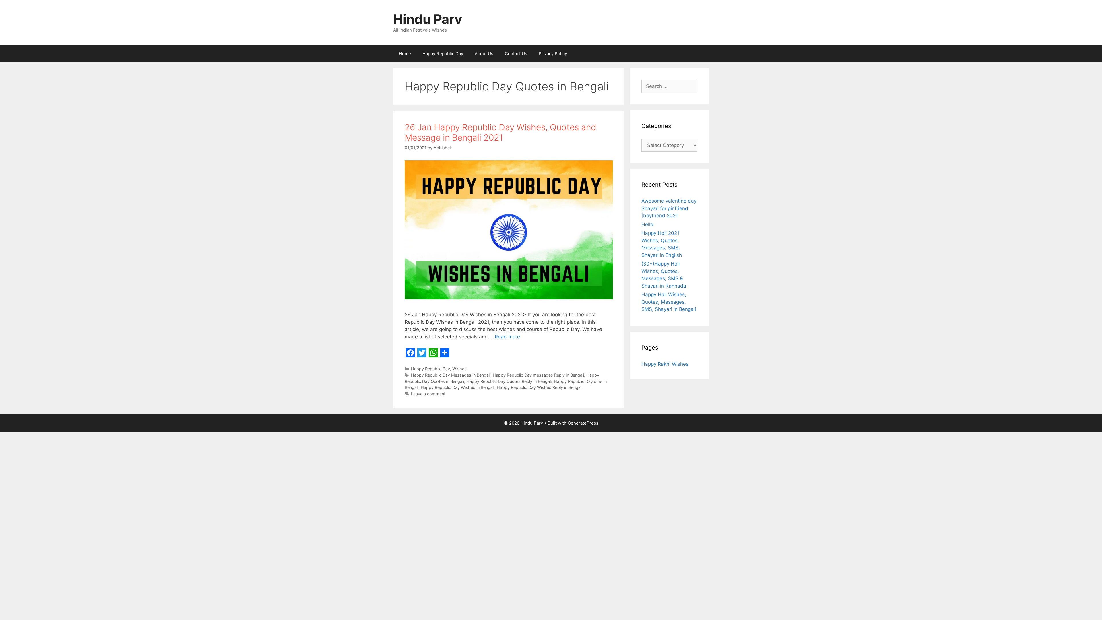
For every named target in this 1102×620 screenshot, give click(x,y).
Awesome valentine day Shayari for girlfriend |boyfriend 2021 (668, 208)
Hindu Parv (427, 19)
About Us (484, 53)
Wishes (459, 368)
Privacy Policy (553, 53)
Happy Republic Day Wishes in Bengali (457, 387)
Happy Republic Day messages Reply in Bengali (538, 375)
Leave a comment (428, 393)
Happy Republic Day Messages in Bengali (450, 375)
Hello (647, 224)
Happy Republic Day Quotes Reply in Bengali (509, 381)
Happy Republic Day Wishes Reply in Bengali (539, 387)
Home (405, 53)
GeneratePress (583, 423)
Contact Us (516, 53)
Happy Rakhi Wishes (664, 364)
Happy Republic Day (442, 53)
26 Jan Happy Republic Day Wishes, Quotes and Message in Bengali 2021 (500, 132)
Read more (507, 337)
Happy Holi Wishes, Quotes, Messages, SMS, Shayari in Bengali (668, 302)
